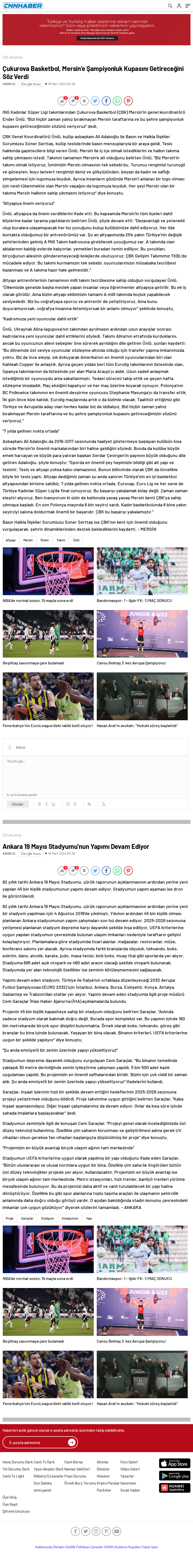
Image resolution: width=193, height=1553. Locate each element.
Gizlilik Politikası (77, 1547)
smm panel (42, 1490)
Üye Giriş (10, 1497)
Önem (44, 540)
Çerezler (97, 1547)
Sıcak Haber (130, 1490)
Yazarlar (127, 1476)
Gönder (18, 804)
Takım (61, 540)
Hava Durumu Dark (18, 1462)
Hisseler (103, 1476)
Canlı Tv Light (13, 1476)
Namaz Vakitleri (77, 1469)
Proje (9, 1218)
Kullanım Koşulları (128, 1547)
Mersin (28, 540)
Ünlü (76, 540)
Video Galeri (130, 1469)
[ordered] (67, 804)
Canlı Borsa (73, 1462)
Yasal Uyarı (150, 1547)
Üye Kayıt (10, 1504)
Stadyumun (70, 1218)
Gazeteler (128, 1483)
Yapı (89, 1218)
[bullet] (74, 804)
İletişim (59, 1547)
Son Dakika (43, 1483)
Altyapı (11, 540)
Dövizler (103, 1469)
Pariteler (104, 1490)
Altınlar (103, 1462)
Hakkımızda (43, 1547)
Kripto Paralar (108, 1483)
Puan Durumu (75, 1476)
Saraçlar (27, 1218)
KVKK (109, 1547)
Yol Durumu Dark (16, 1469)
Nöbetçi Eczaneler (49, 1476)
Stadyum (47, 1218)
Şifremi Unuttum (16, 1511)
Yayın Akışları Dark (49, 1469)
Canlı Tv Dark (44, 1462)
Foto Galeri (129, 1462)
